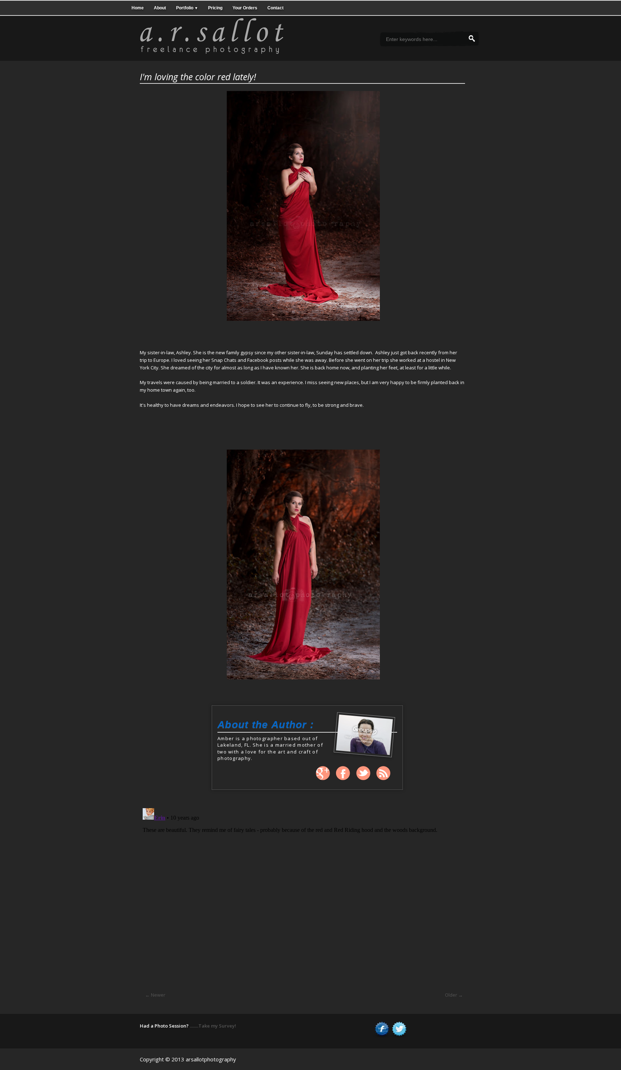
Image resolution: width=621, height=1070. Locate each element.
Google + (323, 773)
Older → (454, 995)
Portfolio (187, 7)
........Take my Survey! (213, 1026)
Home (138, 7)
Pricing (215, 7)
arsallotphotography (211, 1059)
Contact (275, 7)
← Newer (155, 995)
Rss (383, 773)
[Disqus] (302, 895)
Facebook (343, 773)
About (160, 7)
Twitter (363, 773)
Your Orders (245, 7)
